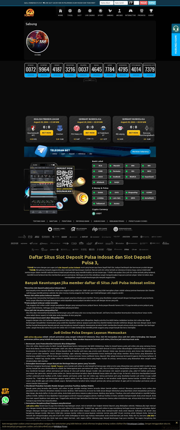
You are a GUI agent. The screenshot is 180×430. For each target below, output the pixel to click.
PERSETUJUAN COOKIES (138, 221)
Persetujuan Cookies (135, 424)
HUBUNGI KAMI (99, 221)
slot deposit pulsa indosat (69, 267)
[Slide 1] (87, 139)
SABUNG (110, 15)
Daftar (152, 3)
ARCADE (119, 15)
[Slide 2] (89, 139)
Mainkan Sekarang (140, 151)
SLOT (79, 15)
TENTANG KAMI (39, 221)
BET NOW (49, 133)
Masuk (143, 3)
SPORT (100, 15)
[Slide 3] (90, 139)
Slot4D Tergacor (57, 366)
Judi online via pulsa (33, 337)
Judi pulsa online (32, 406)
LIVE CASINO (90, 15)
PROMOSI (141, 15)
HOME (60, 15)
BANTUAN (53, 221)
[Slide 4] (92, 139)
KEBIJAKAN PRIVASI (117, 221)
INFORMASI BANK (82, 221)
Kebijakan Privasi (60, 426)
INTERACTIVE (130, 15)
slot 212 (150, 415)
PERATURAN (66, 221)
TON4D (30, 267)
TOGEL (70, 15)
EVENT (151, 15)
